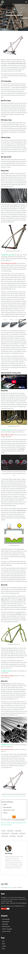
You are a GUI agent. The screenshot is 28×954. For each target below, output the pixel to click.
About (3, 941)
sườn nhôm (12, 836)
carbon (3, 830)
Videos (3, 948)
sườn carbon (5, 836)
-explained (8, 824)
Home (10, 20)
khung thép (18, 830)
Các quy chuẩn (5, 919)
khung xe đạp (14, 833)
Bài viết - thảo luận (15, 20)
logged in (10, 887)
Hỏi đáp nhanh (4, 921)
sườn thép (20, 836)
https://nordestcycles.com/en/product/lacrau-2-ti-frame (14, 796)
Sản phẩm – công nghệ (6, 929)
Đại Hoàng (8, 853)
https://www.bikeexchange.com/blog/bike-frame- (13, 822)
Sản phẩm (4, 946)
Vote (14, 817)
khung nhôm (10, 830)
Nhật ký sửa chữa (5, 926)
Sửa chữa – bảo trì (5, 931)
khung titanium (5, 833)
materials (3, 824)
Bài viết (3, 943)
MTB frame (22, 833)
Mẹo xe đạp (4, 924)
